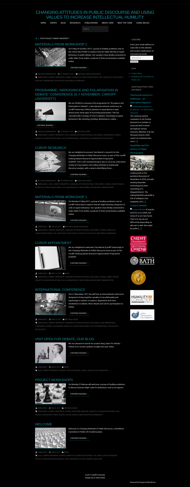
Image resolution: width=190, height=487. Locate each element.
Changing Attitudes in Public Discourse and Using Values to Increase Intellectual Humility (95, 15)
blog (40, 370)
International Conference (60, 289)
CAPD (50, 184)
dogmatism (58, 326)
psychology (59, 81)
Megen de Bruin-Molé (47, 74)
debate (117, 135)
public (84, 370)
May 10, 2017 (56, 319)
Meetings (82, 74)
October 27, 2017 (67, 74)
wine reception (85, 415)
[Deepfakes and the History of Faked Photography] (142, 170)
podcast (38, 81)
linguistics (107, 77)
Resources (96, 74)
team (67, 459)
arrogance (43, 77)
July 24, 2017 (56, 227)
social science (72, 415)
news (99, 455)
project (38, 459)
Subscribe (134, 61)
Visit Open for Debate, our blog (64, 339)
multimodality (72, 187)
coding (68, 77)
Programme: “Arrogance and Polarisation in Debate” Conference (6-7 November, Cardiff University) (76, 94)
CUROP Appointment (53, 243)
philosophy (118, 77)
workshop (80, 81)
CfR (66, 135)
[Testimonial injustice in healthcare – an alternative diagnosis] (142, 113)
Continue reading (78, 68)
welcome (98, 459)
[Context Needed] (138, 209)
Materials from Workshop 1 (61, 197)
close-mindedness (107, 323)
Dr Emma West (99, 478)
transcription (107, 187)
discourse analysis (80, 411)
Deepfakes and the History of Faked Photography (139, 149)
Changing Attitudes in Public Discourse (85, 135)
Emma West (42, 227)
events (62, 455)
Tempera (142, 482)
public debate (59, 415)
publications (48, 459)
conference (108, 135)
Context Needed (138, 205)
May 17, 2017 (56, 273)
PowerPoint (48, 81)
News (89, 74)
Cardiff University (56, 77)
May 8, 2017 (55, 367)
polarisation (96, 138)
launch (38, 415)
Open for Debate (73, 370)
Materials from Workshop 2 (61, 44)
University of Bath (78, 459)
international (72, 138)
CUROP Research (50, 148)
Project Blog (136, 73)
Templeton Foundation (98, 370)
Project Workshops (54, 380)
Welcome (43, 424)
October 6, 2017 (66, 181)
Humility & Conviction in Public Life (87, 77)
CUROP (114, 184)
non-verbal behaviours (90, 187)
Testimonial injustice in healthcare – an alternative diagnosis (141, 99)
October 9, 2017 (66, 131)
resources (70, 81)
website (90, 459)
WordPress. (151, 482)
